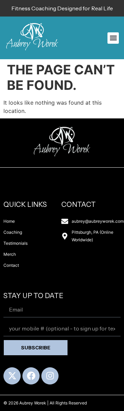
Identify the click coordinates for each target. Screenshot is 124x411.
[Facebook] (31, 375)
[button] (113, 38)
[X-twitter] (12, 375)
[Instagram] (50, 375)
